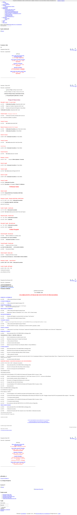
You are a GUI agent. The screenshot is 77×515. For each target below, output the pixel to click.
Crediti (59, 513)
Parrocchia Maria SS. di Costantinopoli (15, 24)
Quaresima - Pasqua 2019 (7, 495)
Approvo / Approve (60, 0)
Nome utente (2, 502)
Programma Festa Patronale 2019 (8, 496)
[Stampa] (73, 49)
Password (2, 505)
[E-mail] (75, 50)
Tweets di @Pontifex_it (4, 478)
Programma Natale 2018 (7, 497)
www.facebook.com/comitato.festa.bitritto (6, 430)
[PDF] (71, 49)
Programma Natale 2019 (7, 494)
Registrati (2, 510)
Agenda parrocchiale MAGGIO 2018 (9, 498)
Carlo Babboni (23, 513)
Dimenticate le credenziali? (5, 509)
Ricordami (4, 507)
